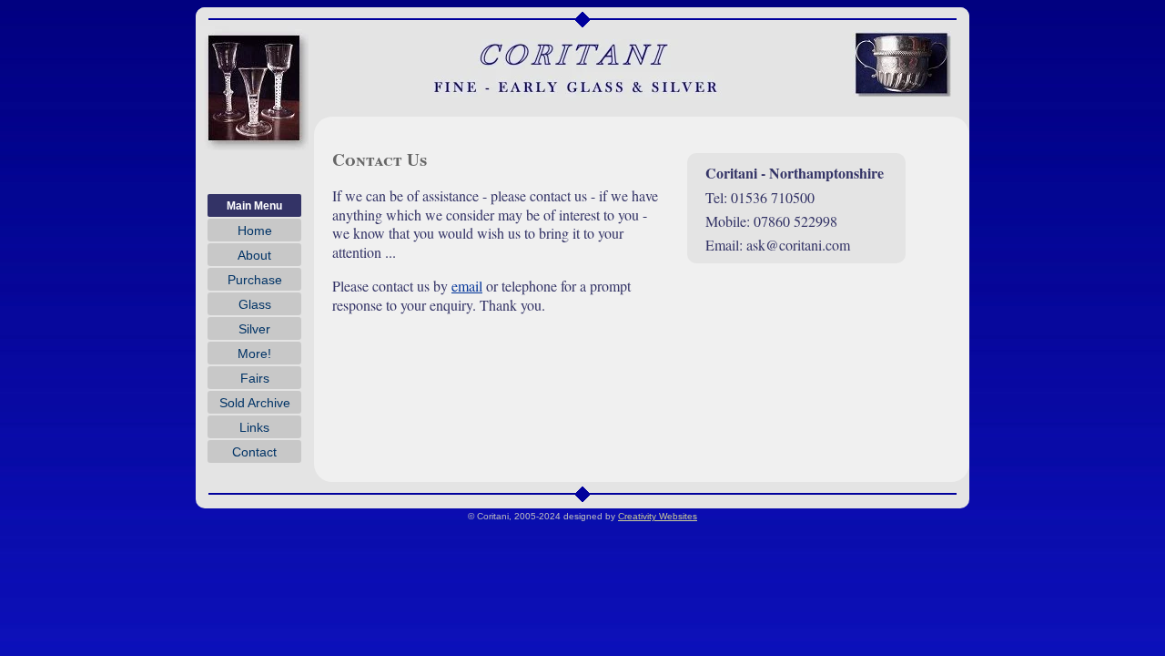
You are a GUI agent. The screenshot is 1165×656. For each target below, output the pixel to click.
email (466, 285)
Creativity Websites (657, 516)
